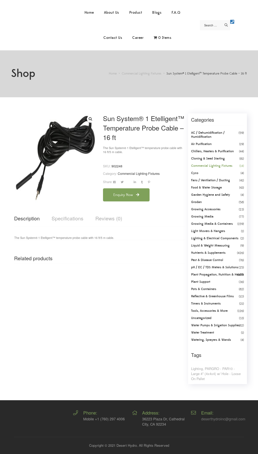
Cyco (194, 173)
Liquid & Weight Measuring (210, 246)
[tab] (27, 218)
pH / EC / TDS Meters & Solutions (214, 267)
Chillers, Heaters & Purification (212, 151)
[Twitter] (122, 182)
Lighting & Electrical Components (214, 238)
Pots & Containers (203, 289)
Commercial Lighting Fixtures (139, 173)
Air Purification (201, 144)
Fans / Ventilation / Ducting (210, 180)
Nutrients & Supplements (208, 253)
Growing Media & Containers (212, 224)
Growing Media (202, 217)
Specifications (67, 218)
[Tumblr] (142, 182)
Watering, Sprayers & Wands (211, 340)
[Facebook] (114, 182)
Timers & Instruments (206, 304)
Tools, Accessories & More (209, 311)
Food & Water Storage (206, 188)
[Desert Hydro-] (44, 26)
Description (27, 218)
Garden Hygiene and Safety (210, 195)
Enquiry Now (123, 195)
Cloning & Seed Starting (208, 159)
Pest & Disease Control (207, 260)
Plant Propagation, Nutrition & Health (217, 275)
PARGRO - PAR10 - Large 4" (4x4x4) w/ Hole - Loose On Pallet (216, 373)
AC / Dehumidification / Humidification (208, 135)
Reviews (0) (108, 218)
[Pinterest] (149, 182)
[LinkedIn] (135, 182)
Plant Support (200, 282)
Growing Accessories (206, 209)
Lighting (197, 368)
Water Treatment (202, 333)
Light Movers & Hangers (208, 231)
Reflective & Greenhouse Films (212, 296)
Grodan (196, 202)
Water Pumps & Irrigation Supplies (215, 325)
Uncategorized (201, 318)
